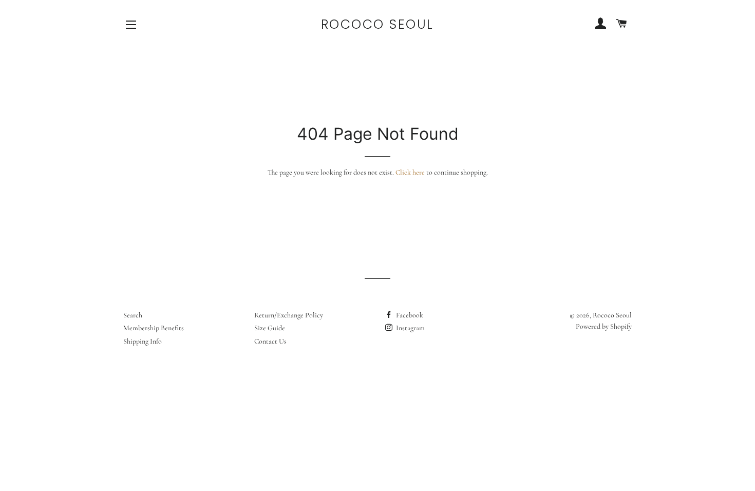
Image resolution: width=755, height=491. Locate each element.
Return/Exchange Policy (288, 315)
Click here (410, 172)
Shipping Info (142, 341)
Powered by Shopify (604, 326)
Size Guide (269, 328)
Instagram (409, 328)
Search (132, 315)
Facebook (408, 315)
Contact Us (270, 341)
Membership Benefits (153, 328)
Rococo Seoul (377, 24)
